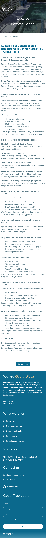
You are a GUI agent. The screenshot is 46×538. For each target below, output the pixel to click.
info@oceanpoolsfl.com (13, 475)
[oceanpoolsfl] (4, 486)
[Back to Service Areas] (1, 37)
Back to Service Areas (11, 37)
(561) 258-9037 (9, 479)
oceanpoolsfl (13, 486)
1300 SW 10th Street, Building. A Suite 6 (20, 457)
